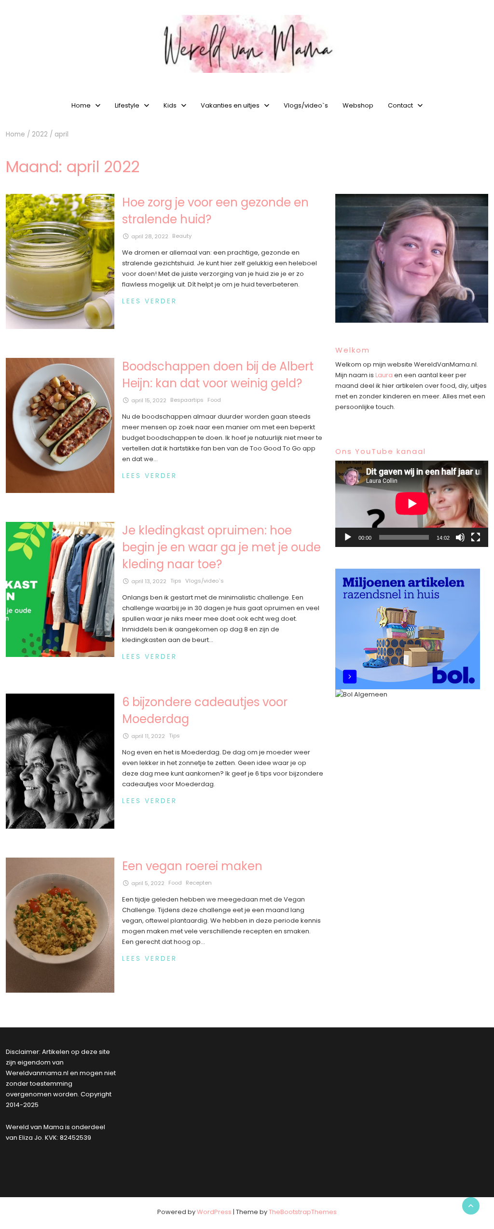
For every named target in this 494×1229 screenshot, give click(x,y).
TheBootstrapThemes (303, 1211)
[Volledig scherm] (475, 537)
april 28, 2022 (149, 236)
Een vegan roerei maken (192, 866)
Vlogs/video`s (306, 105)
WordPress (214, 1211)
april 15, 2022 (148, 400)
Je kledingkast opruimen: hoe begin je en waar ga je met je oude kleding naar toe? (221, 547)
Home (81, 105)
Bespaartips (187, 400)
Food (214, 400)
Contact (400, 105)
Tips (175, 581)
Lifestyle (127, 105)
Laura (384, 375)
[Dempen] (460, 537)
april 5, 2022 (148, 883)
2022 (40, 134)
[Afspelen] (348, 537)
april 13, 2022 (148, 581)
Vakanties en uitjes (230, 105)
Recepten (199, 883)
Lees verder (149, 301)
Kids (170, 105)
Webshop (358, 105)
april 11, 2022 (148, 736)
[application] (411, 503)
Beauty (182, 236)
